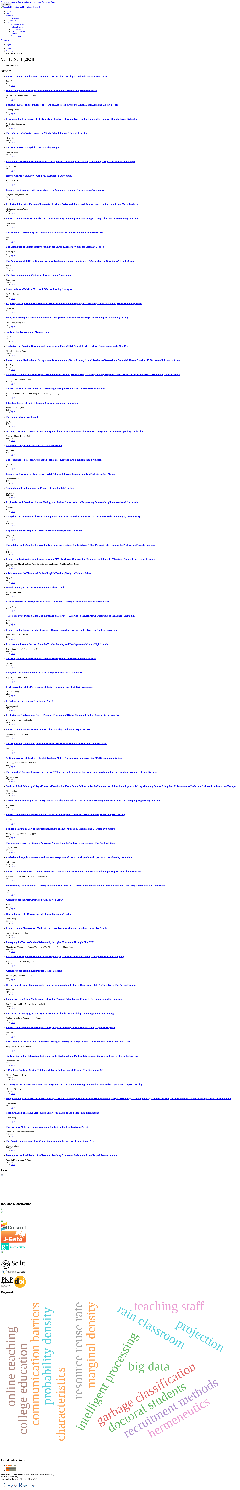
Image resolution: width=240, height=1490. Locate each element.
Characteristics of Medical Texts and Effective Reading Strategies (39, 289)
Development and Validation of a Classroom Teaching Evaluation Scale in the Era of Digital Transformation (61, 1155)
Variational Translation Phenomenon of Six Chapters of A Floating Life (70, 161)
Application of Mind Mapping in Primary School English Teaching (40, 488)
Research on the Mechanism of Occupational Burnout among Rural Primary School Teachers (93, 360)
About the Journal (18, 25)
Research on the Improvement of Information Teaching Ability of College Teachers (48, 729)
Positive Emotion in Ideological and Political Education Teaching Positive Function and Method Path (58, 601)
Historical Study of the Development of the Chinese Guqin (35, 587)
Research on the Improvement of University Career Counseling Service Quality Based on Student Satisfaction (62, 630)
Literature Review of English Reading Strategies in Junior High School (42, 403)
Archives (9, 16)
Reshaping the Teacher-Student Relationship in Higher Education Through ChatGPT (50, 942)
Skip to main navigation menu (29, 2)
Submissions (11, 20)
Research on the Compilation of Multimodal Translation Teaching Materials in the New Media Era (56, 76)
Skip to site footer (49, 2)
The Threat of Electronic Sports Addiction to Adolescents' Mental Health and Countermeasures (54, 232)
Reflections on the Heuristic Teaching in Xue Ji (30, 701)
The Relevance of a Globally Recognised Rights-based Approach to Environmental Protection (54, 459)
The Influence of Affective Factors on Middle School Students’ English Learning (47, 133)
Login (8, 44)
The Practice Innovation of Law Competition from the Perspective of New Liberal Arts (50, 1141)
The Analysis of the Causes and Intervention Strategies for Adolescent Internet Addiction (51, 658)
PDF (13, 86)
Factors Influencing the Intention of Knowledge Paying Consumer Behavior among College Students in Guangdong (65, 956)
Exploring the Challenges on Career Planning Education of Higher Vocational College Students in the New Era (63, 715)
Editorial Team (17, 27)
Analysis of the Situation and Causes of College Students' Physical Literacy (44, 672)
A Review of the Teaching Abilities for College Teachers (34, 970)
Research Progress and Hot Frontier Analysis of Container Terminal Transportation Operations (55, 190)
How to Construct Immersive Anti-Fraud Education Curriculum (39, 175)
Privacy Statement (18, 31)
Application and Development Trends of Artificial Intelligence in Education (44, 530)
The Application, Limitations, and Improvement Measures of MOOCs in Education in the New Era (56, 743)
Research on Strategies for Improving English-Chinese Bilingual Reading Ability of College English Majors (60, 474)
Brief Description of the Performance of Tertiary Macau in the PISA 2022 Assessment (49, 687)
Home (8, 49)
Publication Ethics (18, 29)
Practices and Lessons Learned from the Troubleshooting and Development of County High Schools (57, 644)
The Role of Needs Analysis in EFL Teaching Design (32, 147)
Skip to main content (9, 2)
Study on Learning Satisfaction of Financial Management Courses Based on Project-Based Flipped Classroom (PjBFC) (67, 317)
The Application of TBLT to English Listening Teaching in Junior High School (70, 261)
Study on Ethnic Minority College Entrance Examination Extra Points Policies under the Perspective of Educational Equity (121, 786)
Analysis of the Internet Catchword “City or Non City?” (35, 899)
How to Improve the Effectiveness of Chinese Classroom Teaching (39, 914)
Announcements (17, 36)
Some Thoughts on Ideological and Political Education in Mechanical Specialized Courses (52, 90)
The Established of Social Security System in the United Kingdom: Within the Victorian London (55, 246)
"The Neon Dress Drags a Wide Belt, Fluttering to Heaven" (71, 615)
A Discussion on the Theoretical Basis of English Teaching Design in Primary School (49, 573)
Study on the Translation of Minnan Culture (29, 332)
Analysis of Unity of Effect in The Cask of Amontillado (34, 445)
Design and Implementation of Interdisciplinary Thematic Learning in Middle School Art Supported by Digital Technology (118, 1098)
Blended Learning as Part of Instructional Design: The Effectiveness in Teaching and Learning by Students (60, 828)
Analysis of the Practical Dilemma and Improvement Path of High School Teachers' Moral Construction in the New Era (67, 346)
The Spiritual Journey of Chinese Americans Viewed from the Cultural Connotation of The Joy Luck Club (60, 843)
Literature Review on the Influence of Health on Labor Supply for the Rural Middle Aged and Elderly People (62, 104)
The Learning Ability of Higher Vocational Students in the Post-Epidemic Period (47, 1127)
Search (6, 40)
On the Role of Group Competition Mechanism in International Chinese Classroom (71, 985)
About (8, 22)
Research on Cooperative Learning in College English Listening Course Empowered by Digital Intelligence (60, 1027)
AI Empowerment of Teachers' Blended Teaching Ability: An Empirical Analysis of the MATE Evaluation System (64, 758)
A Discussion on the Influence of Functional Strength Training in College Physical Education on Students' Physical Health (68, 1041)
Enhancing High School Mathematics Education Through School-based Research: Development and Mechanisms (64, 999)
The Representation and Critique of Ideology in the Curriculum (38, 275)
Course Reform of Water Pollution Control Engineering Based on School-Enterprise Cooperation (55, 388)
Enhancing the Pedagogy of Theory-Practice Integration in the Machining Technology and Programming (60, 1013)
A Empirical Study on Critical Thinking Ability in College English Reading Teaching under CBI (55, 1070)
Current (9, 13)
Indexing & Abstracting (15, 18)
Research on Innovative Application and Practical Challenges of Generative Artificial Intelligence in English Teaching (66, 814)
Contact (14, 34)
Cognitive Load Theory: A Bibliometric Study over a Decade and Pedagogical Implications (52, 1112)
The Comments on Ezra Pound (22, 417)
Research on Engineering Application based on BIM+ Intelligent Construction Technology (80, 559)
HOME (9, 11)
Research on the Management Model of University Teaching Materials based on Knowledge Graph (56, 928)
